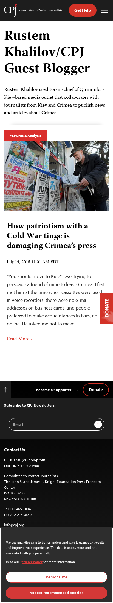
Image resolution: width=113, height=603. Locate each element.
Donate (96, 389)
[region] (56, 565)
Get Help (82, 10)
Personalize (56, 577)
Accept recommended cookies (56, 593)
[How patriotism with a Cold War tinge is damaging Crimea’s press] (56, 176)
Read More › (19, 339)
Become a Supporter (53, 389)
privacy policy (32, 562)
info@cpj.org (14, 524)
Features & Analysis (25, 135)
